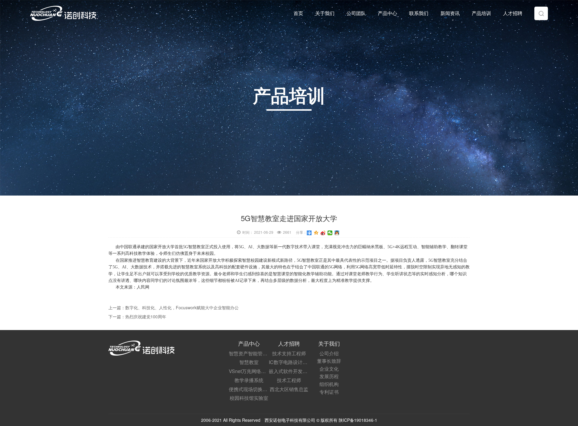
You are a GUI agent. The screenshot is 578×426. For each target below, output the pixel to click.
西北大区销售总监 (289, 389)
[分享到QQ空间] (316, 232)
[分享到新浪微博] (323, 232)
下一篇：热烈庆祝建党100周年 (137, 316)
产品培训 (481, 13)
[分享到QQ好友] (337, 232)
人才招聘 (512, 13)
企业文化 (329, 368)
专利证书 (329, 391)
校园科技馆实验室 (249, 397)
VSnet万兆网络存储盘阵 (249, 371)
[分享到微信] (330, 232)
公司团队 (356, 13)
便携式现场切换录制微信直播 (249, 389)
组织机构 (329, 384)
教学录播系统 (249, 380)
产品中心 (387, 13)
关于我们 (324, 13)
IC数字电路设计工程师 (289, 362)
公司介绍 (329, 353)
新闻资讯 (450, 13)
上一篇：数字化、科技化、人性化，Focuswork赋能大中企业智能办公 (173, 307)
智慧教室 (249, 362)
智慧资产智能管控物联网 (249, 353)
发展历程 (329, 376)
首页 (298, 13)
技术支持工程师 (289, 353)
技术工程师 (289, 380)
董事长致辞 (329, 360)
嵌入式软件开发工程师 (289, 371)
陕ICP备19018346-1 (357, 420)
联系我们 (418, 13)
